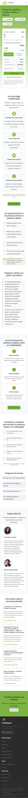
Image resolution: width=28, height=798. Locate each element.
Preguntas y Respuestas (6, 751)
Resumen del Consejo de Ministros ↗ (11, 644)
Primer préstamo (9, 54)
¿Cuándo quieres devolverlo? (12, 43)
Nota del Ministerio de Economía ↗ (11, 664)
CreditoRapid (11, 2)
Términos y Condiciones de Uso (8, 764)
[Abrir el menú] (26, 3)
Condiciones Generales (6, 757)
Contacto (3, 748)
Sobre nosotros (5, 744)
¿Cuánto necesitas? (9, 32)
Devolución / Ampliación (7, 754)
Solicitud (3, 741)
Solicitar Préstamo (14, 408)
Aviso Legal (4, 767)
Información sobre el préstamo (14, 77)
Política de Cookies (5, 777)
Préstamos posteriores (19, 54)
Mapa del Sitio (4, 781)
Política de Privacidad (6, 774)
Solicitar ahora (14, 73)
